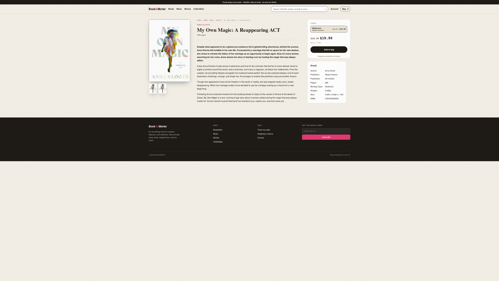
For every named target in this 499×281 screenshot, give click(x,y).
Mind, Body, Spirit (212, 20)
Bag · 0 (345, 9)
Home (199, 20)
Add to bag (329, 49)
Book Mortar (157, 9)
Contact (261, 137)
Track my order (264, 129)
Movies (188, 9)
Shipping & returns (265, 133)
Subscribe (326, 137)
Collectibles (198, 9)
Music (179, 9)
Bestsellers (217, 129)
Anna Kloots (203, 25)
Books (171, 9)
